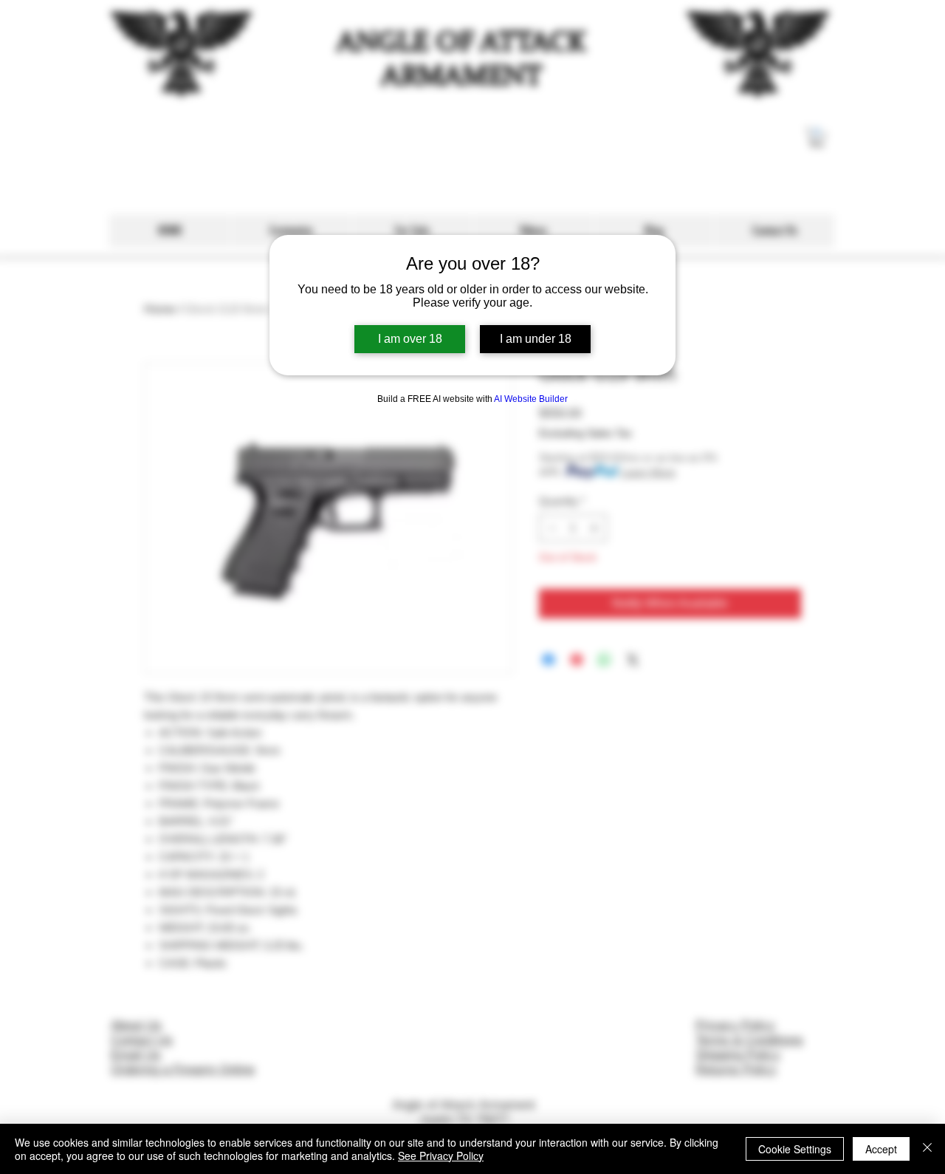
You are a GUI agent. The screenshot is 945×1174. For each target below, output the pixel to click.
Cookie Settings (794, 1148)
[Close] (927, 1149)
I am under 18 (535, 338)
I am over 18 (410, 338)
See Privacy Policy (441, 1155)
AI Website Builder (531, 399)
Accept (881, 1148)
